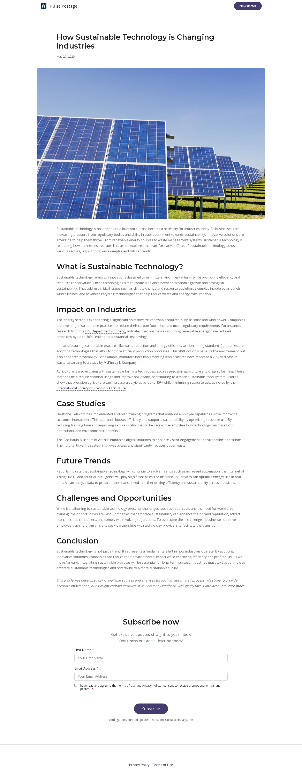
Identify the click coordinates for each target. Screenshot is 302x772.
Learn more (235, 586)
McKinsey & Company (120, 362)
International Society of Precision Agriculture (91, 388)
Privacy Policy (139, 765)
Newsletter (247, 6)
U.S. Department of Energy (105, 331)
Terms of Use (162, 765)
